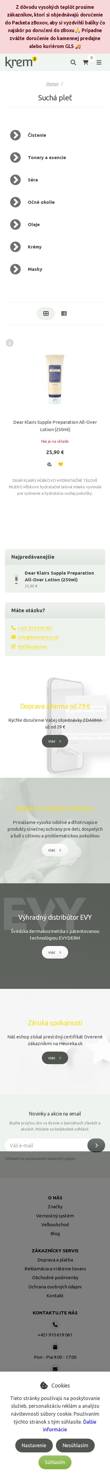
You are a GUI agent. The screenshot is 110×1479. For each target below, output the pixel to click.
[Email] (55, 1369)
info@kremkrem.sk (38, 637)
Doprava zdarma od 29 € (55, 706)
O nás (55, 1197)
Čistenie (37, 135)
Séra (33, 179)
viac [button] (51, 741)
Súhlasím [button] (55, 1462)
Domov (52, 84)
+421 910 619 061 (35, 628)
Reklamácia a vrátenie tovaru (55, 1268)
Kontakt (55, 1295)
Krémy (35, 246)
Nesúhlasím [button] (75, 1445)
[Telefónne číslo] (55, 1325)
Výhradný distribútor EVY (54, 917)
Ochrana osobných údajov (55, 1286)
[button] (49, 464)
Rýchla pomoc (32, 646)
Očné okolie (41, 202)
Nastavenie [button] (34, 1445)
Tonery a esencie (47, 157)
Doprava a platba (55, 1259)
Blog (55, 1233)
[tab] (46, 313)
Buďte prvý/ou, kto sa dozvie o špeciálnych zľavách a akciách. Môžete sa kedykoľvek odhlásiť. (55, 1126)
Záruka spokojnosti (55, 1022)
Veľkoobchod (55, 1224)
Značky (55, 1206)
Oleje (34, 224)
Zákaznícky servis (55, 1250)
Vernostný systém (55, 1215)
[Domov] (21, 62)
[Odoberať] (96, 1145)
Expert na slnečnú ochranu (55, 808)
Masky (35, 269)
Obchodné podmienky (55, 1277)
